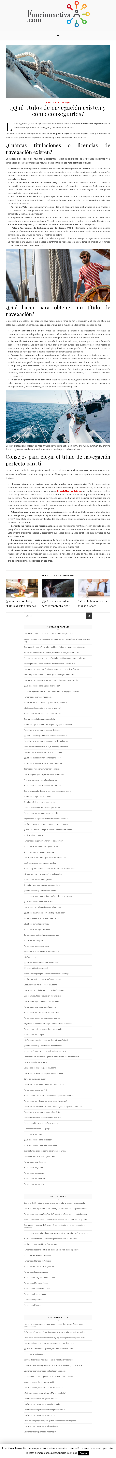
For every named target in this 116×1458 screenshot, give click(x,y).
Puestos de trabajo (58, 102)
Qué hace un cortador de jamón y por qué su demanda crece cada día (51, 680)
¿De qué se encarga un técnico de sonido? (40, 891)
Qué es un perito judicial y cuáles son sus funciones (44, 774)
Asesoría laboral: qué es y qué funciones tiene (42, 885)
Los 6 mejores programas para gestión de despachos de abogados (50, 1421)
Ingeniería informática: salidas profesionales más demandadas (48, 1023)
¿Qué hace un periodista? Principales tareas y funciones (45, 702)
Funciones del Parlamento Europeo (37, 1289)
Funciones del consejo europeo (36, 1272)
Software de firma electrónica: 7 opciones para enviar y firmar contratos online (54, 1332)
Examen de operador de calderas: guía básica (42, 808)
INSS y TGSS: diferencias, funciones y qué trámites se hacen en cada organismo (55, 1220)
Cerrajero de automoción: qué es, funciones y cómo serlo (46, 747)
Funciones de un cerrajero (34, 1035)
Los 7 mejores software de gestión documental (42, 1399)
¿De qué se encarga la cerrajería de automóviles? (43, 874)
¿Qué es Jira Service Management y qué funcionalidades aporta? (49, 1349)
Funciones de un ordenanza (35, 1162)
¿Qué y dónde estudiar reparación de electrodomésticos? (46, 1040)
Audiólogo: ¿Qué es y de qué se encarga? (39, 802)
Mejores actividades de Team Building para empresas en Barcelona (50, 1239)
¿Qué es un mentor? (31, 957)
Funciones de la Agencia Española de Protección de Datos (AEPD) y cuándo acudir (55, 1214)
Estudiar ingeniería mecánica (35, 1062)
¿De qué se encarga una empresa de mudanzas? (43, 1046)
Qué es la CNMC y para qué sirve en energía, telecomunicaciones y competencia (55, 1208)
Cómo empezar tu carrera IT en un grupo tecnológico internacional (50, 675)
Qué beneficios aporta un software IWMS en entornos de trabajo (49, 1343)
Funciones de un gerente (33, 1167)
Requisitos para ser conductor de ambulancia (41, 952)
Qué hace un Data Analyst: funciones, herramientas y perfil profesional (51, 669)
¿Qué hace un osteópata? (33, 940)
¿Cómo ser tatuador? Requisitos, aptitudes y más (43, 763)
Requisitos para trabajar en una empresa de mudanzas (45, 741)
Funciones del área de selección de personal (41, 1123)
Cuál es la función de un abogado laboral (39, 1156)
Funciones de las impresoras (35, 1354)
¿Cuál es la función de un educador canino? (40, 1145)
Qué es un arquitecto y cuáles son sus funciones (42, 996)
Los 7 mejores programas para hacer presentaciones (44, 1410)
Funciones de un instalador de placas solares (41, 1012)
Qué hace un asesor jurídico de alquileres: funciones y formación (49, 633)
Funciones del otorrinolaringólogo (37, 1129)
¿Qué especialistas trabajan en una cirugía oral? (42, 708)
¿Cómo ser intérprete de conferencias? (39, 797)
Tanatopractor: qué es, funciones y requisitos (41, 935)
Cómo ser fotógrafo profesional (36, 968)
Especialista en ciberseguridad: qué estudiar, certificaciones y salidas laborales (55, 658)
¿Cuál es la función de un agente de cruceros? (42, 686)
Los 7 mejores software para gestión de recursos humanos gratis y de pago (53, 1365)
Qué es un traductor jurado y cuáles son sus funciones (45, 857)
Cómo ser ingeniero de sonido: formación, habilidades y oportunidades (51, 691)
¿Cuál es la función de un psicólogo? (37, 1140)
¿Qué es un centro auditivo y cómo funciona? (41, 1244)
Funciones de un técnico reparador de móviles (42, 1018)
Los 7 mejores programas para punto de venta (42, 1404)
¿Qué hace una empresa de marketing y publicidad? (44, 913)
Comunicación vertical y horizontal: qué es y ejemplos (45, 1051)
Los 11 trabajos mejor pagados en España (40, 1068)
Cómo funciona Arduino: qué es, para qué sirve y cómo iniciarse (48, 1376)
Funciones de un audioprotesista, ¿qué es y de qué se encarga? (48, 896)
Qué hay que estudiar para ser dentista (39, 719)
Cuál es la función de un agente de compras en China (45, 1151)
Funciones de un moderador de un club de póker (43, 713)
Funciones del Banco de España (36, 1283)
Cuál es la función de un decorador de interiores (42, 1118)
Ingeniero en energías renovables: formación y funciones (46, 819)
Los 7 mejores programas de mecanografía (40, 1432)
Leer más (72, 1452)
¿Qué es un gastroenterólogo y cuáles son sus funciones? (46, 824)
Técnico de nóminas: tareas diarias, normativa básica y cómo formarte (51, 653)
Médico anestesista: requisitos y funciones (40, 780)
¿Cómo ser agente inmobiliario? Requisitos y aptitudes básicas (48, 725)
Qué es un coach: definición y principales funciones (44, 990)
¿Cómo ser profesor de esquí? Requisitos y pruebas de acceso (48, 830)
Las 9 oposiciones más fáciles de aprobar (40, 863)
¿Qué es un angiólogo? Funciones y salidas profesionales (45, 736)
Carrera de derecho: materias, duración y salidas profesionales (48, 1360)
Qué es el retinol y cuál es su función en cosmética (43, 1387)
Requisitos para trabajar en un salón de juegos (42, 730)
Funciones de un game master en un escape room (43, 841)
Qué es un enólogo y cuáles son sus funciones (41, 1001)
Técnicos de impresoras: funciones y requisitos (42, 769)
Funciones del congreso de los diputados (39, 1277)
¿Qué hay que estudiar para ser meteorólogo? (41, 918)
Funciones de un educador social (36, 946)
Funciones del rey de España (35, 1294)
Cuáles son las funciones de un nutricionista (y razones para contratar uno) (53, 1107)
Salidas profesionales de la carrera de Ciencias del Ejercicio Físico (49, 664)
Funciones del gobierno (33, 1300)
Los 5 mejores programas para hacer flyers (41, 1426)
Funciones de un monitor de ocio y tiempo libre (42, 813)
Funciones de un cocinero (34, 1184)
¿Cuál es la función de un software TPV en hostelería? (44, 1393)
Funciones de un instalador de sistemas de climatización (46, 1101)
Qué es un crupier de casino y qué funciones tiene (43, 1073)
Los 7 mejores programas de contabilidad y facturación (45, 1371)
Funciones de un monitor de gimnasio (38, 880)
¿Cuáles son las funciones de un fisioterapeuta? (42, 979)
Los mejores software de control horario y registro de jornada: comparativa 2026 (55, 1338)
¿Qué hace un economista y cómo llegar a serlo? (42, 758)
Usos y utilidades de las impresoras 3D (39, 1382)
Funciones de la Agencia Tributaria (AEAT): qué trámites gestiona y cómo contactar (56, 1233)
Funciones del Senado (32, 1305)
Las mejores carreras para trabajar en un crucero (43, 752)
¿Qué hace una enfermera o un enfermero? (41, 963)
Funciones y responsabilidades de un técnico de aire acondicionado (50, 868)
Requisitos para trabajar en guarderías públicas (42, 1112)
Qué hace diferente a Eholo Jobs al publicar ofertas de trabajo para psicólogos (54, 647)
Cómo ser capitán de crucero (35, 1079)
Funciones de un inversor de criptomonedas (41, 846)
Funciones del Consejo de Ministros (37, 1261)
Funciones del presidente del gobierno (39, 1266)
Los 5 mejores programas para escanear (40, 1415)
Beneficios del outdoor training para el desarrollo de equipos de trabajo (51, 1057)
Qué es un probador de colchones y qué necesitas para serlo (47, 791)
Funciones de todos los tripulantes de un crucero (42, 785)
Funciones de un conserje (34, 1173)
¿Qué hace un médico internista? (36, 924)
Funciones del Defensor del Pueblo (37, 1255)
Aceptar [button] (83, 1453)
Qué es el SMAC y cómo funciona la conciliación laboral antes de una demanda (54, 1203)
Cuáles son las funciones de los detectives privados (44, 1084)
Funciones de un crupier (33, 1134)
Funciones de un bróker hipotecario (37, 697)
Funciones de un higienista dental (37, 929)
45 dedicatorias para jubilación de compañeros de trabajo (46, 974)
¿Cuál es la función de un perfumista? (38, 902)
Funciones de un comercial (34, 1179)
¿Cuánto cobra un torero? (33, 835)
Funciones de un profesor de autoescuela (40, 1007)
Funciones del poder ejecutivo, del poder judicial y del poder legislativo (51, 1250)
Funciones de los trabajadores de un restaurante (43, 1029)
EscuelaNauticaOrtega (69, 490)
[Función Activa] (58, 14)
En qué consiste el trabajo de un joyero (39, 852)
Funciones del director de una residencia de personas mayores (48, 1095)
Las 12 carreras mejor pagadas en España (40, 985)
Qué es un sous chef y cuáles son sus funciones (42, 907)
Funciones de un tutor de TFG (35, 1090)
